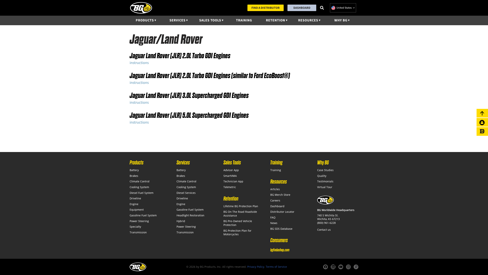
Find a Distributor (265, 8)
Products (145, 20)
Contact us (324, 229)
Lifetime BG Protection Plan (240, 206)
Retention (275, 20)
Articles (275, 189)
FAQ (272, 217)
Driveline (135, 198)
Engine (134, 204)
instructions (139, 63)
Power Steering (139, 221)
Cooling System (139, 187)
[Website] (356, 266)
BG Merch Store (280, 195)
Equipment (137, 209)
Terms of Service (276, 267)
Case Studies (325, 170)
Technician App (233, 181)
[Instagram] (348, 266)
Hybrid (181, 221)
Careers (275, 200)
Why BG (340, 20)
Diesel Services (186, 193)
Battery (134, 170)
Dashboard (301, 8)
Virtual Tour (324, 187)
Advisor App (231, 170)
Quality (321, 176)
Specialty (135, 226)
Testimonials (325, 181)
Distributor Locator (282, 212)
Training (244, 20)
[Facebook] (325, 266)
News (273, 223)
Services (177, 20)
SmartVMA (230, 176)
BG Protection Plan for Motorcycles (237, 232)
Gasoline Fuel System (143, 215)
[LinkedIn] (333, 266)
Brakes (134, 176)
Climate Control (139, 181)
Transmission (138, 232)
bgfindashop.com (279, 250)
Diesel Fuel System (141, 193)
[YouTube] (340, 266)
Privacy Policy (255, 267)
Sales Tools (210, 20)
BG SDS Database (281, 229)
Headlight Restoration (190, 215)
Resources (308, 20)
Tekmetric (229, 187)
